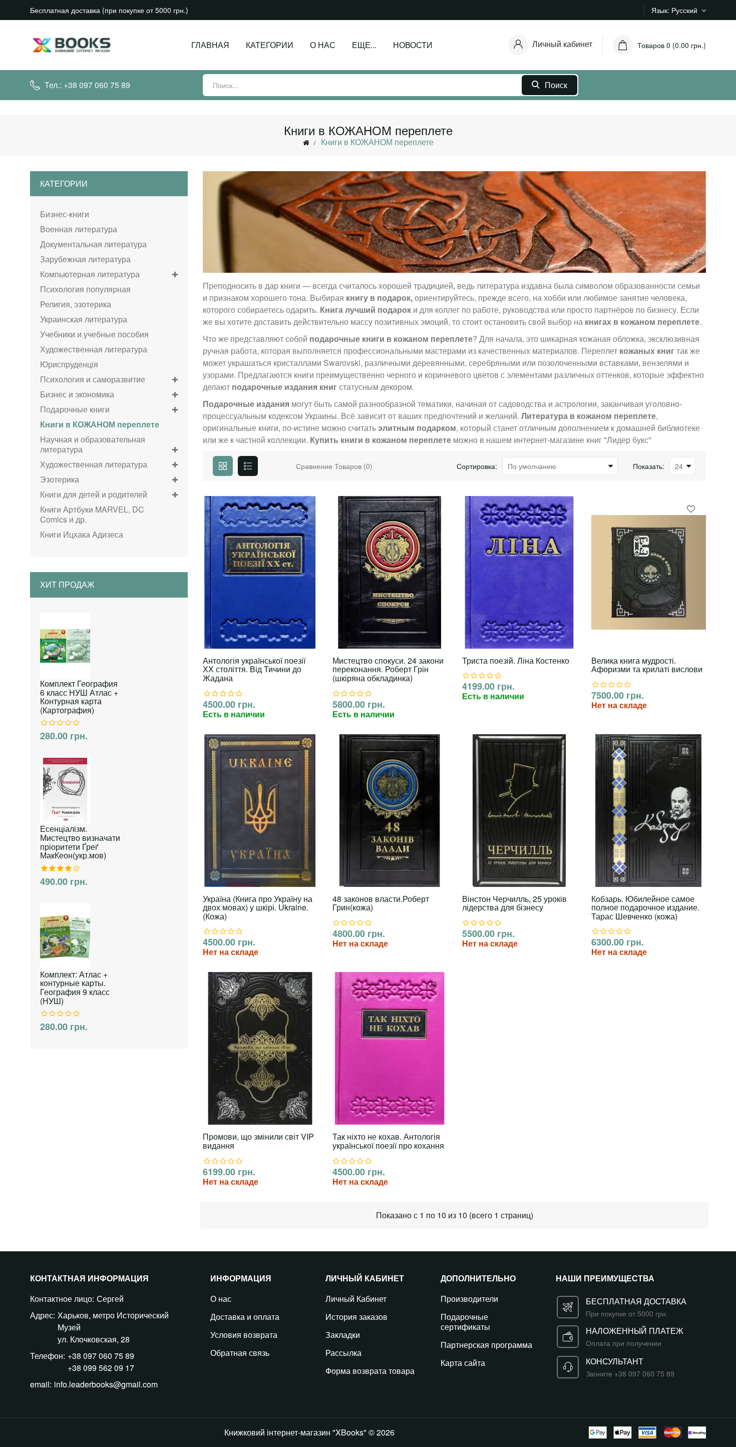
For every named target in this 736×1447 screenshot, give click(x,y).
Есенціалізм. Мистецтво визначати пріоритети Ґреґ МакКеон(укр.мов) (80, 841)
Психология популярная (85, 289)
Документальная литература (93, 244)
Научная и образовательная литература (92, 444)
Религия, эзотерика (75, 304)
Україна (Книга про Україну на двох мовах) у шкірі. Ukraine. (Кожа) (257, 907)
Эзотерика (59, 479)
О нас (322, 45)
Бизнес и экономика (77, 394)
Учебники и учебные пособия (94, 334)
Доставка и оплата (244, 1316)
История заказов (356, 1316)
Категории (269, 45)
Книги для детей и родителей (93, 494)
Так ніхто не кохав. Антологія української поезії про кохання (388, 1141)
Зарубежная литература (85, 259)
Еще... (364, 45)
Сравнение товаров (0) (334, 466)
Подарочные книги (75, 409)
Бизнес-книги (64, 214)
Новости (413, 45)
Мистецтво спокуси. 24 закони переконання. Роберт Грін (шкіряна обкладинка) (388, 669)
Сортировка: (477, 466)
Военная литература (78, 229)
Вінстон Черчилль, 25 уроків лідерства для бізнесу (514, 903)
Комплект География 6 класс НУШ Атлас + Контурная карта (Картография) (79, 696)
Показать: (648, 466)
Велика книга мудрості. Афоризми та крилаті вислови (646, 665)
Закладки (342, 1334)
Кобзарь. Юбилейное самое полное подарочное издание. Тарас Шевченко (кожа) (645, 907)
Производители (469, 1298)
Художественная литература (93, 349)
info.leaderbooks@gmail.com (106, 1384)
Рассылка (343, 1352)
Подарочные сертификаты (465, 1321)
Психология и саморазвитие (92, 379)
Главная (210, 45)
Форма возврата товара (370, 1370)
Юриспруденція (69, 364)
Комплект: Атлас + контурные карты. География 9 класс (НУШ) (75, 987)
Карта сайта (463, 1362)
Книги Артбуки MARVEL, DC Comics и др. (92, 514)
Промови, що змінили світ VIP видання (258, 1141)
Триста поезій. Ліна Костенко (515, 660)
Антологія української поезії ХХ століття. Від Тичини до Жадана (254, 669)
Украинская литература (83, 319)
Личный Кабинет (356, 1298)
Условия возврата (243, 1334)
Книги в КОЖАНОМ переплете (377, 142)
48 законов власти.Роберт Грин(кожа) (380, 903)
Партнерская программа (486, 1344)
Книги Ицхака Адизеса (81, 534)
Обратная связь (239, 1352)
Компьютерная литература (90, 274)
